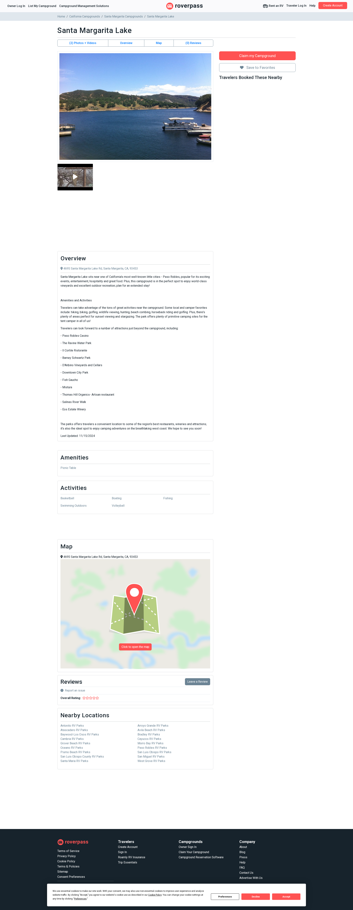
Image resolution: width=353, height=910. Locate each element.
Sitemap (62, 871)
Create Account (333, 5)
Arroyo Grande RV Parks (153, 725)
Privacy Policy (66, 856)
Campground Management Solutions (84, 6)
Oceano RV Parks (71, 747)
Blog (242, 852)
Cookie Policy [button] (155, 895)
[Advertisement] (135, 221)
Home (61, 16)
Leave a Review (197, 681)
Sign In (122, 852)
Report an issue (75, 690)
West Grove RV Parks (151, 761)
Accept (286, 896)
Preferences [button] (80, 898)
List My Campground (42, 6)
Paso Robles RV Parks (152, 747)
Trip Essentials (127, 862)
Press (243, 857)
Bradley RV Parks (149, 734)
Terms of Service (68, 851)
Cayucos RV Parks (149, 739)
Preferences (225, 896)
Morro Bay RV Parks (150, 743)
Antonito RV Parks (72, 725)
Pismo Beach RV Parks (75, 752)
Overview (126, 43)
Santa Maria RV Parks (74, 761)
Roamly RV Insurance (131, 857)
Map (159, 43)
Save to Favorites (260, 67)
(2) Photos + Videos (82, 43)
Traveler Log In (296, 5)
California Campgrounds (84, 16)
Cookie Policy (66, 861)
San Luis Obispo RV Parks (154, 752)
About (243, 847)
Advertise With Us (251, 878)
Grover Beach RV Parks (75, 743)
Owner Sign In (188, 847)
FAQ (242, 867)
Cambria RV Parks (72, 739)
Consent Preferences (71, 877)
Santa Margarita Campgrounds (123, 16)
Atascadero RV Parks (74, 730)
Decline (256, 896)
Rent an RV (275, 6)
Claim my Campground (257, 56)
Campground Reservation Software (201, 857)
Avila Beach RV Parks (151, 730)
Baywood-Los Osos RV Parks (79, 734)
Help (312, 5)
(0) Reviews (193, 43)
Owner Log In (16, 6)
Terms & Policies (68, 866)
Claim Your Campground (194, 852)
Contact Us (246, 872)
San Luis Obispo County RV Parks (82, 756)
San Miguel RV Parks (151, 756)
